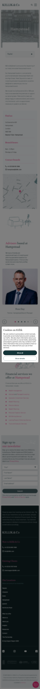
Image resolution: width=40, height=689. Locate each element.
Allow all (20, 353)
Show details (20, 358)
